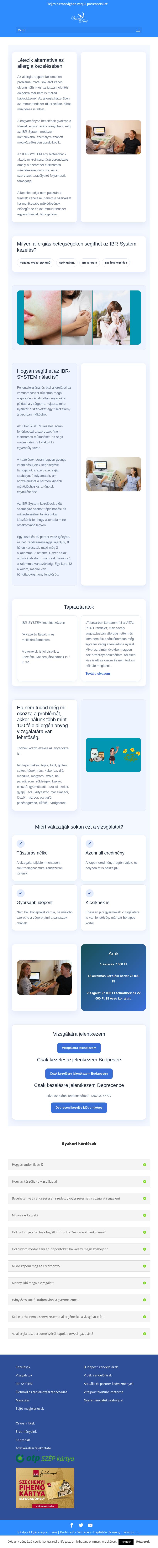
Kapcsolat (23, 1440)
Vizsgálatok (24, 1375)
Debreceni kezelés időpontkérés (79, 1107)
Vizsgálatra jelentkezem (79, 1047)
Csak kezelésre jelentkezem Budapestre (79, 1073)
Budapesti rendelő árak (101, 1367)
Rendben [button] (126, 1541)
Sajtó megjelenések (30, 1408)
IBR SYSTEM (24, 1384)
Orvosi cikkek (25, 1423)
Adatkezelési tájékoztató (33, 1448)
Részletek (143, 1541)
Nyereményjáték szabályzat (104, 1400)
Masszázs (23, 1400)
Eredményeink (26, 1431)
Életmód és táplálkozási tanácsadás (41, 1392)
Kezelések (23, 1367)
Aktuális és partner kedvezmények (108, 1384)
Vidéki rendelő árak (98, 1375)
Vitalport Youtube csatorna (103, 1392)
